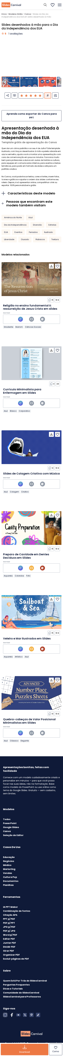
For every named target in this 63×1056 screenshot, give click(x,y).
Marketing (9, 869)
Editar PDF (9, 938)
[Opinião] (14, 95)
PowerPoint (10, 823)
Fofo (28, 575)
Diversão (37, 224)
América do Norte (13, 217)
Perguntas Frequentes (16, 984)
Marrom (19, 327)
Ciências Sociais (33, 327)
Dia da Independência (15, 224)
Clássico (14, 740)
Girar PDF (8, 950)
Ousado (25, 239)
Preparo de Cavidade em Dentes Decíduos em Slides (26, 556)
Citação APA (10, 914)
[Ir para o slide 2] (29, 82)
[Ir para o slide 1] (11, 82)
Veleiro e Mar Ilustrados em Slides (27, 638)
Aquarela (8, 575)
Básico (13, 411)
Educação (9, 857)
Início (4, 14)
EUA (6, 232)
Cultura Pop (10, 877)
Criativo (25, 491)
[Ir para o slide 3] (47, 82)
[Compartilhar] (8, 95)
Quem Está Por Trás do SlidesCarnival (25, 980)
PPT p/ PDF (9, 918)
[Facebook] (12, 1015)
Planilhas (8, 885)
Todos (6, 819)
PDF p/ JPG (9, 930)
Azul (30, 217)
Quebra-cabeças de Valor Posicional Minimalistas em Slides (29, 721)
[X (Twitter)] (25, 1015)
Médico (7, 865)
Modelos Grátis (16, 14)
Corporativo (24, 411)
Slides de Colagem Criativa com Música (31, 473)
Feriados (33, 232)
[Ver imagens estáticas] (55, 95)
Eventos (18, 232)
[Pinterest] (31, 1015)
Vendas (7, 873)
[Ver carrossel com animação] (47, 95)
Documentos (10, 881)
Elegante (25, 740)
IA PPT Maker (10, 907)
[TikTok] (38, 1015)
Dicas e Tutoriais (13, 988)
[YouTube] (18, 1015)
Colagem (14, 491)
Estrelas (52, 224)
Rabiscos (40, 239)
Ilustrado (48, 232)
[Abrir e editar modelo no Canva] (20, 319)
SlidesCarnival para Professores (22, 996)
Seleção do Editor (13, 835)
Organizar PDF (11, 954)
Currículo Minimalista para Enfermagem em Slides (22, 391)
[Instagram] (5, 1015)
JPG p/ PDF (9, 926)
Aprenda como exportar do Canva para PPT (31, 115)
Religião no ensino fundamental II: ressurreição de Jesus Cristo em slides (30, 307)
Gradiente (8, 327)
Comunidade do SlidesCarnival (21, 992)
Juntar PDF (9, 942)
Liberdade (9, 239)
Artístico (18, 656)
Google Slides (11, 827)
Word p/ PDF (10, 934)
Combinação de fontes (16, 911)
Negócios (8, 861)
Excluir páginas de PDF (16, 958)
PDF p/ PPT (9, 922)
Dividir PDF (9, 946)
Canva (27, 14)
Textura (55, 239)
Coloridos (19, 575)
